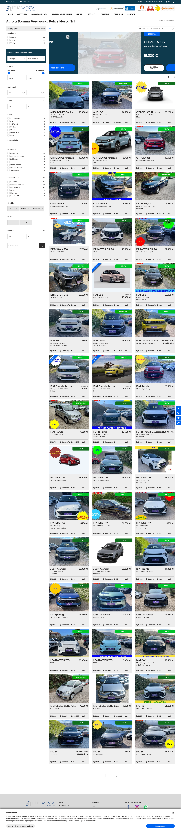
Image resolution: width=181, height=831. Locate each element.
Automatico (26, 209)
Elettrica (27, 193)
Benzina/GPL (27, 187)
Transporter (27, 170)
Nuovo (27, 37)
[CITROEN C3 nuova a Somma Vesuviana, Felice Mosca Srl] (80, 53)
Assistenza (105, 14)
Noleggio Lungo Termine (62, 14)
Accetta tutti (160, 826)
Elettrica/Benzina (27, 185)
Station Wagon (27, 168)
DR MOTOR (27, 133)
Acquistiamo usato (39, 14)
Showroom (65, 805)
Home (10, 14)
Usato (27, 43)
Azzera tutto (40, 29)
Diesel (27, 190)
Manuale (13, 209)
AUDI (27, 121)
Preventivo (12, 2)
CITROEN (27, 124)
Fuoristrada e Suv (27, 156)
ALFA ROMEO (27, 118)
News (140, 2)
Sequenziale (38, 209)
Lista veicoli (22, 14)
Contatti (131, 14)
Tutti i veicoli (170, 20)
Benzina (27, 182)
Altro (27, 162)
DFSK (27, 130)
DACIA (27, 127)
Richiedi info (154, 68)
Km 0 (27, 40)
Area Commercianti (154, 2)
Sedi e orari (25, 2)
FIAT (27, 135)
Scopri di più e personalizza (20, 826)
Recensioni (118, 14)
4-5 (26, 223)
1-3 (13, 223)
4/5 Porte (27, 153)
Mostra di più (12, 140)
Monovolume (27, 165)
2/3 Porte (27, 159)
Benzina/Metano (27, 196)
